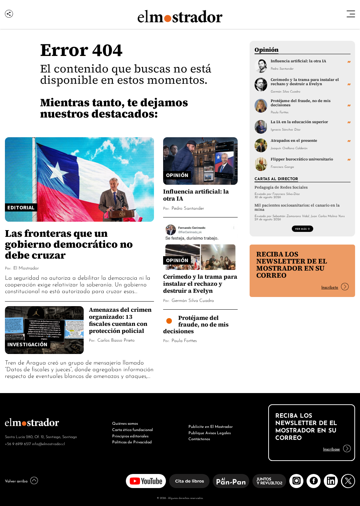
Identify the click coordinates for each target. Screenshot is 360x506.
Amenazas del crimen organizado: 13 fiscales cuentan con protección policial (120, 320)
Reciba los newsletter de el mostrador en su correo (291, 264)
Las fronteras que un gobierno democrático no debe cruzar (69, 244)
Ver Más (301, 228)
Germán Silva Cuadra (193, 300)
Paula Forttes (184, 340)
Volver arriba (16, 480)
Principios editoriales (130, 435)
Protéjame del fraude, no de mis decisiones (196, 324)
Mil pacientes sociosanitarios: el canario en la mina (297, 207)
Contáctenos (199, 438)
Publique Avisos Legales (209, 432)
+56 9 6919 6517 (18, 443)
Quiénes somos (125, 423)
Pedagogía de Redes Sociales (281, 187)
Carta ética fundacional (132, 429)
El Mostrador (26, 268)
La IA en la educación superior (299, 122)
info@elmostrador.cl (48, 443)
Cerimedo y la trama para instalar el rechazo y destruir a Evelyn (200, 283)
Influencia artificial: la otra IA (196, 194)
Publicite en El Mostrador (210, 426)
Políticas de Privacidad (132, 441)
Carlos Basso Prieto (116, 340)
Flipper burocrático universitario (302, 159)
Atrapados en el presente (294, 140)
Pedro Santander (188, 208)
